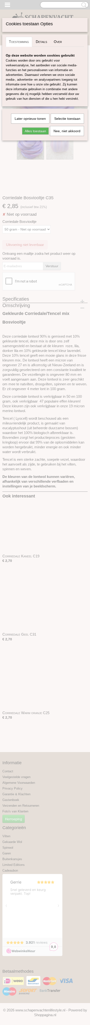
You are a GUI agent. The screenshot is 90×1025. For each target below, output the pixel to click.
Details (41, 42)
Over (58, 42)
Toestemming (19, 42)
